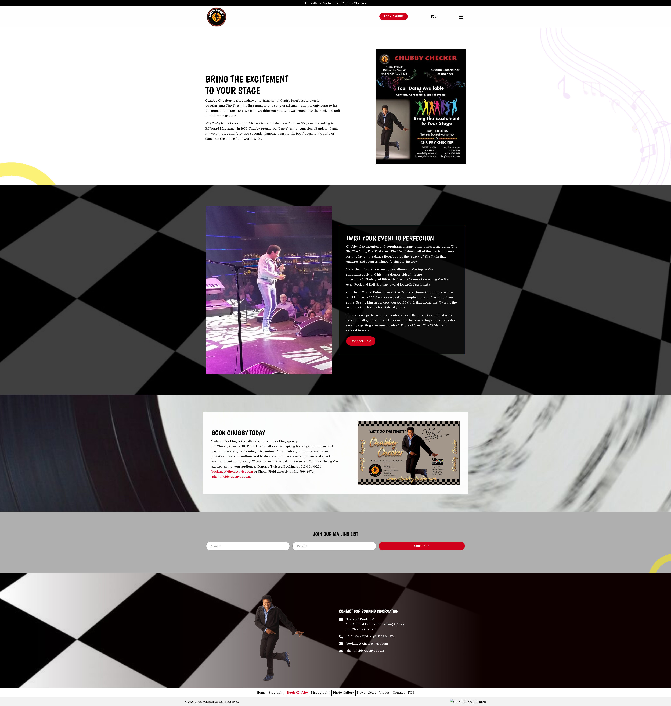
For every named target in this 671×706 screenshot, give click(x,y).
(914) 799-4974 (384, 636)
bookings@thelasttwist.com (232, 471)
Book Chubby (297, 692)
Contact (399, 692)
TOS (411, 692)
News (361, 692)
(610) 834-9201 (357, 636)
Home (261, 692)
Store (372, 692)
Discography (320, 692)
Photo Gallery (343, 692)
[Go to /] (282, 16)
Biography (276, 692)
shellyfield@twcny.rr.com (231, 477)
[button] (360, 341)
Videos (384, 692)
